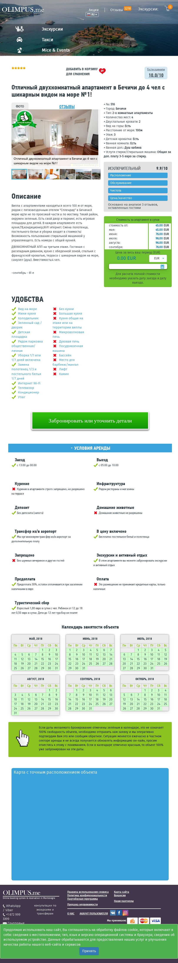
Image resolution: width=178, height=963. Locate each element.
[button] (94, 113)
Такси (47, 39)
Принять (89, 951)
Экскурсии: (154, 8)
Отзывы (120, 10)
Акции (94, 10)
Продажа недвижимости (82, 904)
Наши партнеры (124, 901)
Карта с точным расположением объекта (55, 772)
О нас (70, 913)
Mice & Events (56, 50)
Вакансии (120, 895)
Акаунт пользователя (94, 913)
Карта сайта (121, 891)
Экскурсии (52, 29)
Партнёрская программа (82, 898)
